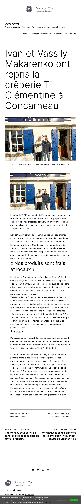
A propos (58, 34)
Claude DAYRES (19, 416)
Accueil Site (70, 34)
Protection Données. (41, 34)
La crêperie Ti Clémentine (22, 215)
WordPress (29, 494)
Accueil (26, 34)
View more (47, 502)
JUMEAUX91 (12, 23)
